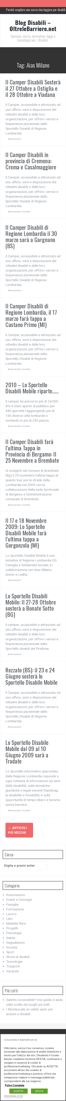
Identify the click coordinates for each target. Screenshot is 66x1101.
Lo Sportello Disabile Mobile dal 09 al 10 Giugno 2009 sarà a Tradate (27, 751)
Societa (26, 211)
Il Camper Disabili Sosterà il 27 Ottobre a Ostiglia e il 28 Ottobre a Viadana (33, 88)
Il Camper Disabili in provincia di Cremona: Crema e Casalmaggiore (30, 160)
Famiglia (12, 904)
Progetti (12, 928)
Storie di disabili (17, 957)
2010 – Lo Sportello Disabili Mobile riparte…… (32, 388)
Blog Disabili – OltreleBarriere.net (33, 25)
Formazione (15, 909)
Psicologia (13, 933)
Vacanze (12, 971)
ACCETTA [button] (18, 1091)
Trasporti (13, 966)
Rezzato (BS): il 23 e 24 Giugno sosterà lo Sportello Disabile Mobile (31, 676)
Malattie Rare (16, 923)
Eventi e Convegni (19, 900)
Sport (10, 952)
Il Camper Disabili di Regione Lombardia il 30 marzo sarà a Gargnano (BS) (31, 236)
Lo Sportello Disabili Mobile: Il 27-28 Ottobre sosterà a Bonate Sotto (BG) (30, 605)
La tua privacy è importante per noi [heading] (20, 1039)
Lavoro (11, 914)
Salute (10, 938)
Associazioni (14, 139)
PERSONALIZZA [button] (13, 1096)
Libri (9, 919)
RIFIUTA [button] (39, 1091)
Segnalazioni (15, 943)
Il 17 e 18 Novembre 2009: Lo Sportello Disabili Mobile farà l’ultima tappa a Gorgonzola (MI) (26, 532)
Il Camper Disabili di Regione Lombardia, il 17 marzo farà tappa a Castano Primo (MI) (31, 315)
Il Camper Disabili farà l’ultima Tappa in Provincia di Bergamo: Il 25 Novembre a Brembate (32, 450)
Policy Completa (14, 1085)
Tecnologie (14, 962)
